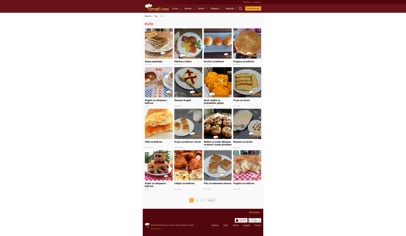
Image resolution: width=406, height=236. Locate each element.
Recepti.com (157, 7)
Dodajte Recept (253, 8)
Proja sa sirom (247, 87)
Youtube (236, 225)
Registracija (247, 2)
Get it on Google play (254, 220)
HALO (159, 229)
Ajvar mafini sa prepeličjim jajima (218, 87)
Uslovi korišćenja (174, 225)
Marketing (184, 225)
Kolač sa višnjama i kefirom (159, 170)
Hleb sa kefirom (159, 128)
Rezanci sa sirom (247, 128)
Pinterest (258, 225)
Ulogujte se (257, 2)
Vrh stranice (254, 212)
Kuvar (175, 8)
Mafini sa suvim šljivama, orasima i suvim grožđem (218, 128)
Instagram (246, 225)
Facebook (214, 225)
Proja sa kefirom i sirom (188, 128)
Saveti (201, 8)
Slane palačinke (159, 46)
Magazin (215, 8)
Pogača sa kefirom (247, 46)
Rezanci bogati (188, 87)
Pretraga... (240, 8)
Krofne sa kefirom (218, 46)
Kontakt (191, 225)
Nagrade (230, 8)
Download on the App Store (241, 220)
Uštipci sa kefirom (188, 170)
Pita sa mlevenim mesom (218, 170)
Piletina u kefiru (188, 46)
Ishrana (187, 8)
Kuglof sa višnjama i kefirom (159, 87)
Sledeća (211, 200)
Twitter (225, 225)
